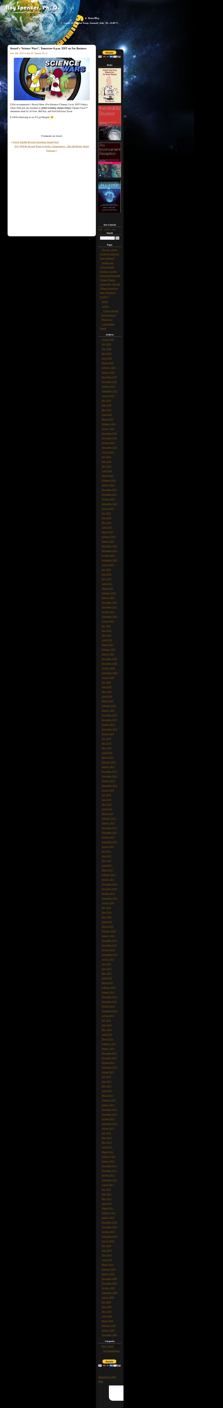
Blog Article (107, 1346)
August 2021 (108, 621)
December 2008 (109, 1335)
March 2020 (107, 701)
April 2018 (107, 809)
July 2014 (106, 1020)
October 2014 (108, 1006)
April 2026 (107, 358)
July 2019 (106, 738)
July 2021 (106, 625)
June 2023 (107, 517)
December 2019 (109, 715)
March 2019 (107, 757)
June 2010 (107, 1250)
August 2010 (108, 1241)
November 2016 (109, 888)
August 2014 (108, 1015)
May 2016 (107, 917)
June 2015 (107, 968)
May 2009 (107, 1311)
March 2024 (107, 475)
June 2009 (107, 1306)
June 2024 (107, 461)
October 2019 (108, 724)
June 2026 (107, 348)
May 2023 (107, 522)
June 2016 (107, 912)
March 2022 (107, 588)
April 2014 (107, 1034)
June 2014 (107, 1025)
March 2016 (107, 926)
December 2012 (109, 1109)
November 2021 (109, 607)
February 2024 (109, 480)
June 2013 (107, 1081)
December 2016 (109, 884)
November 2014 (109, 1001)
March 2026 (107, 362)
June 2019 (107, 743)
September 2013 (109, 1067)
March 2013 (107, 1095)
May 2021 (107, 635)
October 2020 (108, 668)
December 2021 (109, 602)
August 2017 (108, 846)
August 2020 (108, 677)
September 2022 (109, 560)
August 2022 (108, 564)
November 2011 (109, 1170)
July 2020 (106, 682)
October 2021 (108, 611)
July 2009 (106, 1302)
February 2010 (109, 1269)
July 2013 (106, 1076)
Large (114, 229)
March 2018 (107, 813)
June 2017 (107, 856)
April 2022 (107, 583)
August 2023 (108, 508)
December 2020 (109, 658)
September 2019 (109, 729)
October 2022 (108, 555)
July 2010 (106, 1245)
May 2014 (107, 1029)
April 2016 (107, 921)
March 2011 (107, 1208)
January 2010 (108, 1273)
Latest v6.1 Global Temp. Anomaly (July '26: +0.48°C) (91, 23)
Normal (107, 229)
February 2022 (109, 593)
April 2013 (107, 1090)
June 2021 (107, 630)
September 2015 (109, 954)
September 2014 (109, 1010)
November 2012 (109, 1114)
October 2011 (108, 1175)
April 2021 (107, 640)
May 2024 (107, 466)
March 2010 (107, 1264)
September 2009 (109, 1292)
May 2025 (107, 409)
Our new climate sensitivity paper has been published (109, 254)
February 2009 (109, 1325)
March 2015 (107, 982)
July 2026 (106, 344)
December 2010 (109, 1222)
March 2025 (107, 419)
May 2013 (107, 1086)
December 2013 (109, 1053)
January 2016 (108, 935)
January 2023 (108, 541)
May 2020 (107, 691)
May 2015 (107, 973)
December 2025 (109, 377)
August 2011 (108, 1184)
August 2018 (108, 790)
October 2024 (108, 442)
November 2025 (109, 381)
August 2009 (108, 1297)
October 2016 (108, 893)
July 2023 (106, 513)
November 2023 (109, 494)
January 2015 (108, 992)
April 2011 (107, 1203)
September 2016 (109, 898)
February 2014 (109, 1043)
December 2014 (109, 996)
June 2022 (107, 574)
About (105, 301)
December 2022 (109, 546)
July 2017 (106, 851)
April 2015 (107, 978)
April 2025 (107, 414)
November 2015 (109, 945)
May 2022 (107, 578)
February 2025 (109, 424)
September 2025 (109, 391)
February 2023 (109, 536)
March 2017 (107, 870)
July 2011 (106, 1189)
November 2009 (109, 1283)
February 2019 (109, 762)
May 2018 (107, 804)
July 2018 (106, 794)
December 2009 (109, 1278)
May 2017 (107, 860)
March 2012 (107, 1151)
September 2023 (109, 503)
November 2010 (109, 1226)
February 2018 (109, 818)
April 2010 (107, 1259)
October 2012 (108, 1118)
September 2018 (109, 785)
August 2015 (108, 959)
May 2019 (107, 748)
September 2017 (109, 841)
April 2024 (107, 470)
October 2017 (108, 837)
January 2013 (108, 1104)
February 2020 (109, 705)
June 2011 (107, 1194)
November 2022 (109, 550)
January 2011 (108, 1217)
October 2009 (108, 1288)
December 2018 (109, 771)
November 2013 (109, 1057)
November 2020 (109, 663)
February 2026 (109, 367)
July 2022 (106, 569)
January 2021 (108, 654)
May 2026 (107, 353)
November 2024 (109, 438)
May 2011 (107, 1198)
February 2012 (109, 1156)
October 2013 (108, 1062)
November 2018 (109, 776)
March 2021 (107, 644)
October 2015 (108, 949)
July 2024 (106, 456)
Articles (105, 306)
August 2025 (108, 395)
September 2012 (109, 1123)
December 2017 (109, 827)
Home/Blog (93, 18)
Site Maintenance (111, 1350)
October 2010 (108, 1231)
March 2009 (107, 1320)
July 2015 (106, 964)
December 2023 (109, 489)
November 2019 (109, 719)
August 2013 (108, 1072)
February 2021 (109, 649)
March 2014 (107, 1039)
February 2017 (109, 874)
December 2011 (109, 1165)
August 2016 (108, 902)
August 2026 (108, 339)
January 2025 (108, 428)
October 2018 (108, 780)
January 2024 (108, 485)
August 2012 (108, 1128)
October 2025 (108, 386)
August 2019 (108, 733)
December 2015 (109, 940)
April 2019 (107, 752)
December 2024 (109, 433)
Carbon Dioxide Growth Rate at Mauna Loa (109, 315)
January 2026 (108, 372)
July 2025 (106, 400)
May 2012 (107, 1142)
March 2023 (107, 532)
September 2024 (109, 447)
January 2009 (108, 1330)
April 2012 (107, 1147)
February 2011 (109, 1212)
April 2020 (107, 696)
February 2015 (109, 987)
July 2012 (106, 1133)
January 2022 (108, 597)
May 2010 (107, 1255)
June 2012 (107, 1137)
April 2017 (107, 865)
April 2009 (107, 1316)
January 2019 (108, 766)
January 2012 (108, 1161)
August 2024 (108, 452)
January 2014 (108, 1048)
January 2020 (108, 710)
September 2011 (109, 1180)
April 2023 (107, 527)
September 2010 (109, 1236)
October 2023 (108, 499)
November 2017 (109, 832)
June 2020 (107, 686)
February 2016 (109, 931)
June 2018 (107, 799)
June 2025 (107, 405)
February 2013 (109, 1100)
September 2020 (109, 672)
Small (100, 229)
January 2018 (108, 823)
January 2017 (108, 879)
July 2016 (106, 907)
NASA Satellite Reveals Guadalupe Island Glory (36, 142)
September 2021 (109, 616)
